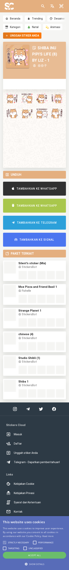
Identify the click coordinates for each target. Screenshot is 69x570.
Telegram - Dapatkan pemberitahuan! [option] (37, 462)
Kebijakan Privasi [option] (24, 493)
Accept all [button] (34, 555)
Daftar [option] (18, 443)
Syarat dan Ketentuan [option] (27, 502)
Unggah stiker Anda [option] (26, 452)
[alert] (34, 543)
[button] (52, 6)
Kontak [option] (18, 511)
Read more (48, 536)
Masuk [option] (18, 434)
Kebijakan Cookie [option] (24, 483)
